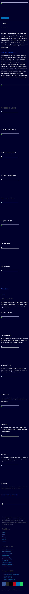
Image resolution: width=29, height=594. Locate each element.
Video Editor (5, 289)
